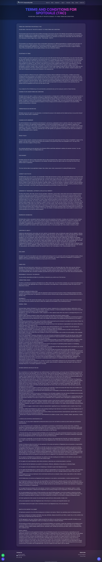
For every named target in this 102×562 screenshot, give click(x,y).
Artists (52, 2)
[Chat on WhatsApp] (2, 555)
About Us (48, 2)
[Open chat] (99, 559)
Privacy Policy (82, 556)
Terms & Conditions (81, 554)
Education (68, 2)
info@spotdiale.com (21, 555)
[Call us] (2, 559)
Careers (76, 2)
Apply (63, 2)
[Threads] (21, 557)
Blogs (73, 2)
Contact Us (82, 2)
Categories (57, 2)
